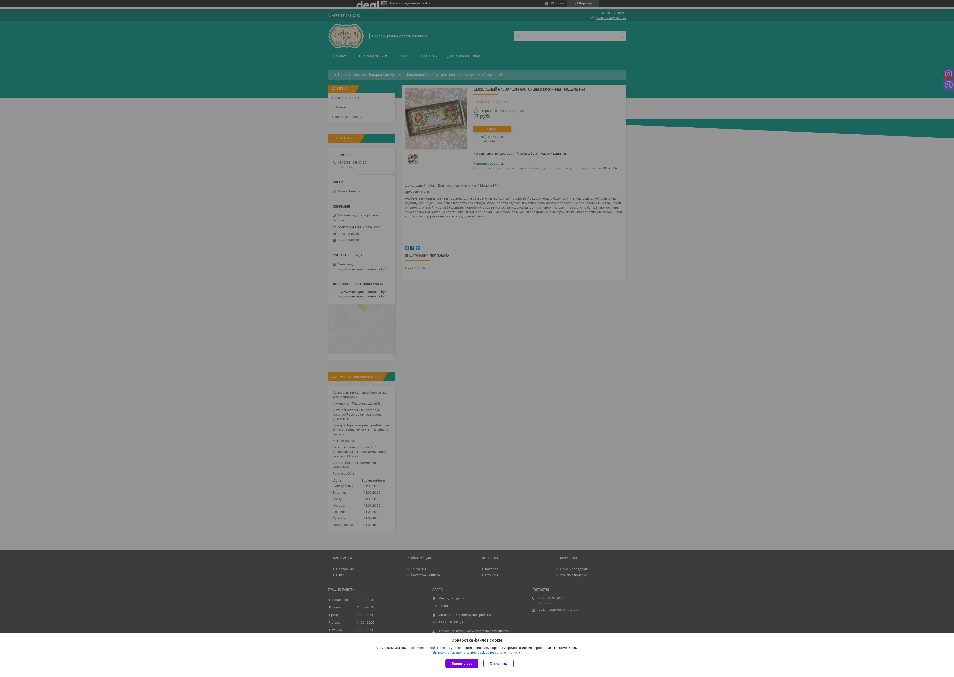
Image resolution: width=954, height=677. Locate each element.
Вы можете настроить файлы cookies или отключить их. (475, 652)
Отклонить (498, 663)
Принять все (462, 663)
